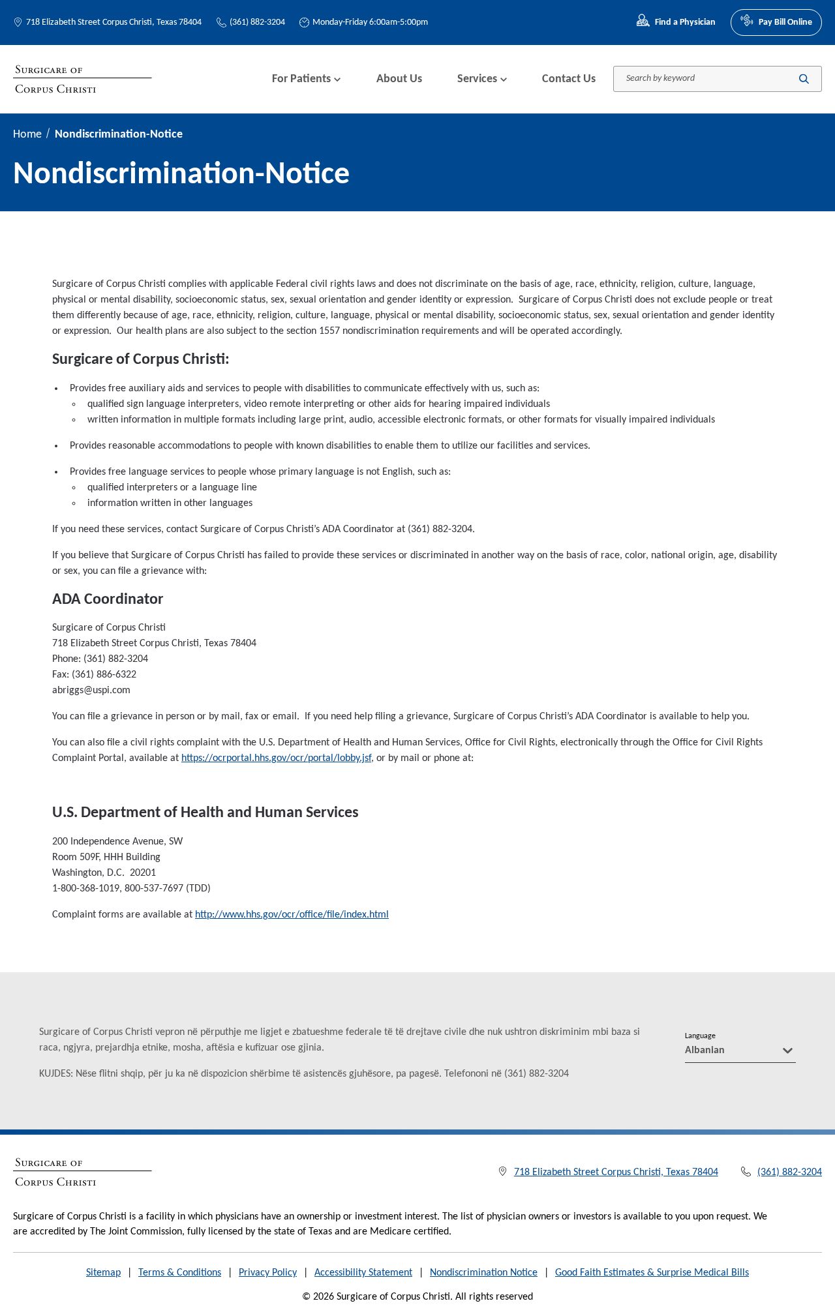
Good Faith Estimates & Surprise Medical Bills (652, 1273)
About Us (399, 79)
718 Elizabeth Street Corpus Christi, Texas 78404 (114, 22)
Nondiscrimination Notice (484, 1273)
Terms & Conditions (179, 1273)
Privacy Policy (268, 1273)
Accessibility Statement (363, 1273)
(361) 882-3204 (257, 22)
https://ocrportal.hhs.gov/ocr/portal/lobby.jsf (276, 758)
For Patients (301, 79)
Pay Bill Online (785, 22)
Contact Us (569, 79)
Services (477, 79)
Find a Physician (685, 22)
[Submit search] (804, 79)
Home (27, 134)
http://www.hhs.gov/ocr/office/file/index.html (292, 915)
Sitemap (103, 1273)
